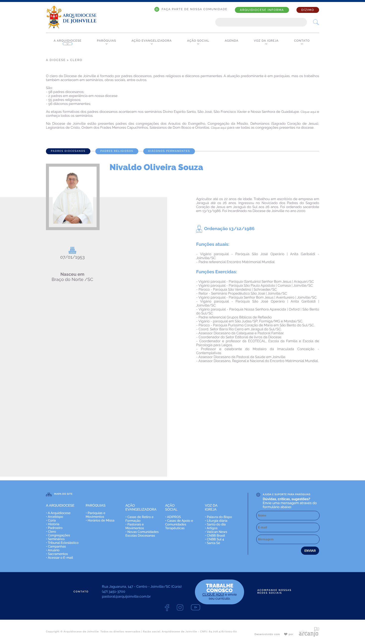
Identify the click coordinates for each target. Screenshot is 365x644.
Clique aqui (309, 112)
